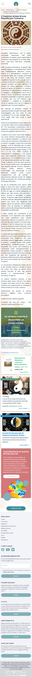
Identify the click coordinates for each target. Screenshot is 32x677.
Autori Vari (24, 367)
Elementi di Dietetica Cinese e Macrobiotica (21, 361)
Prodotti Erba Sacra (7, 533)
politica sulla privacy (8, 572)
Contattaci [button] (11, 476)
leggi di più (24, 372)
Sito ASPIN (4, 531)
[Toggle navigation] (29, 4)
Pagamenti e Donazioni (8, 526)
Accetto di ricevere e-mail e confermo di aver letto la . (16, 571)
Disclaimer (4, 540)
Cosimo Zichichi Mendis (14, 47)
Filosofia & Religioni (22, 10)
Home (2, 10)
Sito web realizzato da (12, 675)
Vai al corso (23, 408)
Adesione (4, 524)
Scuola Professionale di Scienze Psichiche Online (13, 434)
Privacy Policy (9, 672)
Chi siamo (4, 521)
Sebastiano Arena (15, 406)
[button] (3, 4)
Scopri (16, 595)
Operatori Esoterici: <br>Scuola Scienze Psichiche (15, 416)
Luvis (2, 535)
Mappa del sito (6, 528)
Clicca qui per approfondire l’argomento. (16, 331)
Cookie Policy (17, 672)
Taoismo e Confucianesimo (10, 11)
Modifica (24, 672)
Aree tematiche (10, 10)
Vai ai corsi (24, 445)
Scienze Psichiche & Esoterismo (10, 379)
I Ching (5, 396)
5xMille (3, 537)
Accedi (16, 637)
